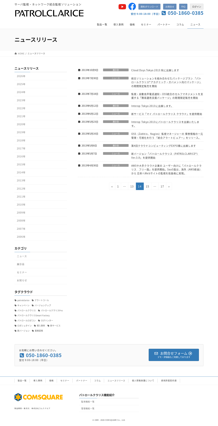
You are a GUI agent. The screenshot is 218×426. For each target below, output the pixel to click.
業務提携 (39, 330)
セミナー (22, 272)
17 (162, 187)
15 (147, 187)
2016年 (21, 156)
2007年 (21, 228)
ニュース (116, 78)
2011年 (21, 196)
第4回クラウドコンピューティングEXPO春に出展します (163, 145)
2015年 (21, 164)
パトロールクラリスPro (52, 310)
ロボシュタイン (24, 325)
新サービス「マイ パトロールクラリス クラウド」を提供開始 (166, 114)
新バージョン (23, 330)
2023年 (21, 100)
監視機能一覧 (88, 401)
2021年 (21, 116)
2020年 (21, 124)
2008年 (21, 220)
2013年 (21, 180)
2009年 (21, 212)
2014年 (21, 172)
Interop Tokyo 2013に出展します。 (152, 106)
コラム (97, 380)
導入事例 (41, 325)
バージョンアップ (43, 305)
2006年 (21, 236)
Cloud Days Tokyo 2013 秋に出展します (155, 70)
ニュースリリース (116, 380)
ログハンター (47, 320)
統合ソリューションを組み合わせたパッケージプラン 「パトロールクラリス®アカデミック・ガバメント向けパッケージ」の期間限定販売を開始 (166, 82)
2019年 (21, 132)
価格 (51, 380)
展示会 (116, 70)
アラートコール (42, 300)
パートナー (81, 380)
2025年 (21, 84)
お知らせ (22, 280)
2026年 (21, 76)
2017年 (21, 148)
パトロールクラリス (26, 310)
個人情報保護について (143, 380)
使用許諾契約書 (169, 380)
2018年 (21, 140)
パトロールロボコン (26, 320)
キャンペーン (23, 305)
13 (132, 187)
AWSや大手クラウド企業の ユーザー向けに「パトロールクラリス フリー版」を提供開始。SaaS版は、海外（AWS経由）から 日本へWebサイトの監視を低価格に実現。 (166, 169)
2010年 (21, 204)
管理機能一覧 (88, 408)
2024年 (21, 92)
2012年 (21, 188)
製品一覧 (22, 380)
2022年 (21, 108)
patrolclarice (23, 300)
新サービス (55, 325)
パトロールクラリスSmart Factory (33, 315)
